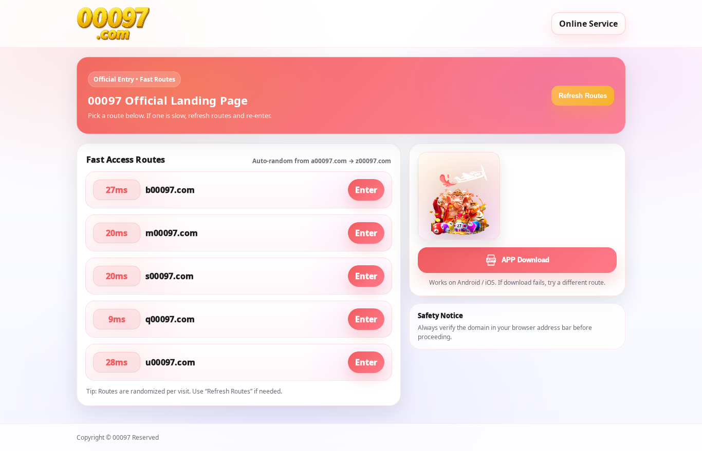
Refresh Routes (583, 96)
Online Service (588, 23)
